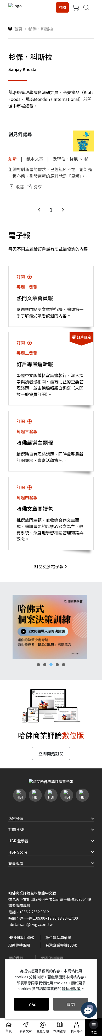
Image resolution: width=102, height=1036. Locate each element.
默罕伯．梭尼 (65, 159)
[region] (51, 627)
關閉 (70, 1004)
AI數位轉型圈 (19, 945)
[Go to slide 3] (51, 664)
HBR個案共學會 (21, 937)
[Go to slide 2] (44, 664)
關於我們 (15, 958)
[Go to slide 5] (63, 664)
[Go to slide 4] (57, 664)
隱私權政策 (71, 988)
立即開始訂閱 (51, 753)
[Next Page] (63, 209)
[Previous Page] (39, 209)
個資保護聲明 (52, 958)
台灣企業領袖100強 (61, 945)
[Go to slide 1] (38, 664)
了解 (31, 1004)
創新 (12, 159)
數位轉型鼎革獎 (58, 937)
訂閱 (62, 7)
